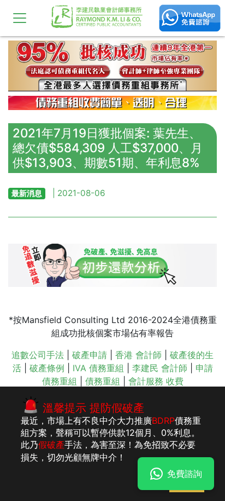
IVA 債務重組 (98, 367)
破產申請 (89, 354)
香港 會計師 (138, 354)
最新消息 (26, 193)
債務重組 (102, 381)
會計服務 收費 (155, 381)
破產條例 (46, 367)
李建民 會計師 (159, 367)
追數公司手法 (37, 354)
